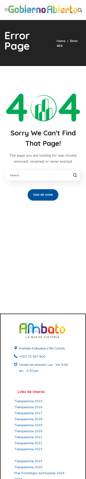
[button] (80, 10)
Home (61, 41)
